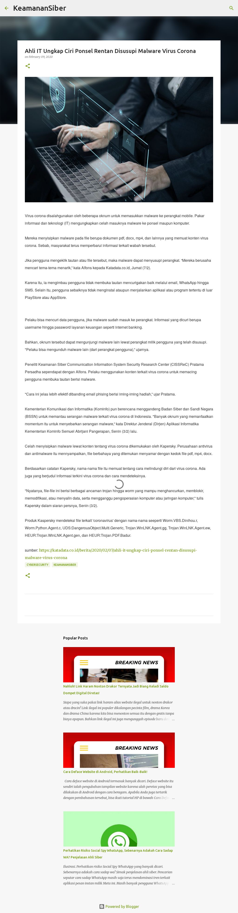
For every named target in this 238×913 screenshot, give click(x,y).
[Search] (73, 8)
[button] (27, 66)
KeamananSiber (39, 8)
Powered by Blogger (122, 906)
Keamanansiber (65, 564)
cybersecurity (37, 564)
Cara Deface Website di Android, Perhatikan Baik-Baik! (105, 772)
